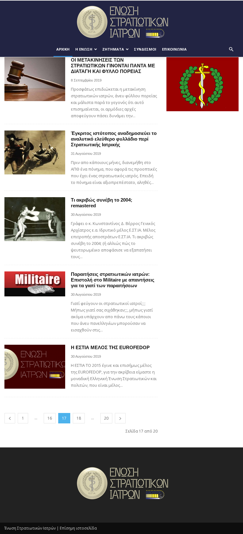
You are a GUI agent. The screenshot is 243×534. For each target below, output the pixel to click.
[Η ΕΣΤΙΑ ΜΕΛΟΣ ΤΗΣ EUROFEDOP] (34, 367)
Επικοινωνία (174, 49)
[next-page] (120, 418)
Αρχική (63, 49)
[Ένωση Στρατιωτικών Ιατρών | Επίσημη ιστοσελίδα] (121, 21)
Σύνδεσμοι (145, 49)
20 (106, 418)
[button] (231, 49)
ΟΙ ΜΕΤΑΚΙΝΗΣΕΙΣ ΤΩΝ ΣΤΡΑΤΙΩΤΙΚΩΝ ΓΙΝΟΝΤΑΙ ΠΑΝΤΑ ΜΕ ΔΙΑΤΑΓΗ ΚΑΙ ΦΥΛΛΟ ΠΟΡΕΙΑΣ (113, 65)
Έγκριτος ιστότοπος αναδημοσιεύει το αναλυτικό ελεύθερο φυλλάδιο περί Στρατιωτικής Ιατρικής (114, 138)
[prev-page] (9, 418)
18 (79, 418)
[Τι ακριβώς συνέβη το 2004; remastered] (34, 219)
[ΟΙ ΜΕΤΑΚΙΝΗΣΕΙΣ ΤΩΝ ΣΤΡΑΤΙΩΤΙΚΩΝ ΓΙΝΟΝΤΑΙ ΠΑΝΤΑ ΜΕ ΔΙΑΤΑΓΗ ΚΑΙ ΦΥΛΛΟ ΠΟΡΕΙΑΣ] (34, 79)
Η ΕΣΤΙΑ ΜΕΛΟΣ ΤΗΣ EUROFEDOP (110, 347)
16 (49, 418)
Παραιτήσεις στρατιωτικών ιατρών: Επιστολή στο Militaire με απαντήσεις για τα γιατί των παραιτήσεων (112, 279)
